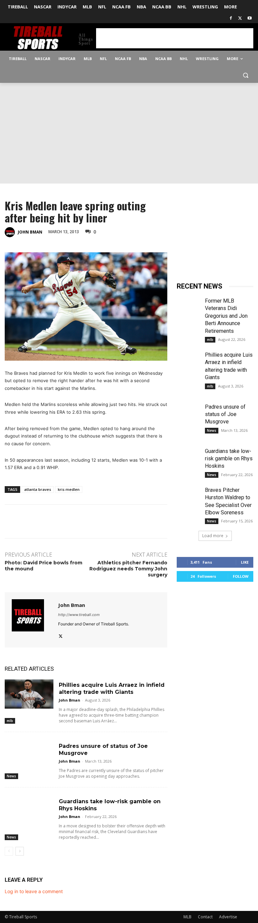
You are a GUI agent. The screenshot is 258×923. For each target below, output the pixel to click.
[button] (245, 75)
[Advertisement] (174, 38)
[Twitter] (240, 18)
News (11, 776)
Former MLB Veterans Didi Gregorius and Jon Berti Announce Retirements (226, 316)
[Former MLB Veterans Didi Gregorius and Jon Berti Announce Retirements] (188, 305)
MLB (187, 917)
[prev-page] (9, 851)
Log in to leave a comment (34, 891)
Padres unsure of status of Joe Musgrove (225, 414)
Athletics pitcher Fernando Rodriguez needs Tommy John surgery (128, 569)
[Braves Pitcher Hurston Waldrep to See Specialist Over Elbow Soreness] (188, 494)
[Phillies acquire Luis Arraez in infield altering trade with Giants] (29, 694)
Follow (241, 576)
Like (245, 562)
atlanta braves (37, 489)
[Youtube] (249, 18)
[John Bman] (11, 232)
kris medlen (69, 489)
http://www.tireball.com (79, 614)
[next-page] (19, 851)
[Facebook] (231, 18)
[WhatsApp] (159, 231)
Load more (212, 536)
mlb (10, 720)
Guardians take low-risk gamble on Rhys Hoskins (229, 458)
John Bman (30, 232)
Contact (205, 917)
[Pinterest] (143, 231)
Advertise (228, 917)
